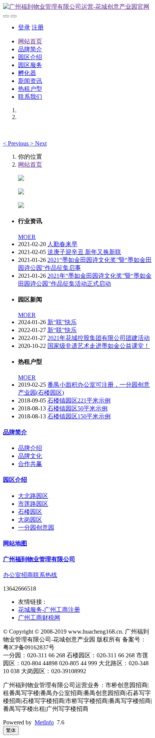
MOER (27, 237)
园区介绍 (30, 57)
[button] (16, 143)
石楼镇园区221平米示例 (79, 400)
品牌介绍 (30, 448)
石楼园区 (30, 511)
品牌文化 (30, 456)
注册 (38, 27)
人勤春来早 (62, 244)
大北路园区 (33, 496)
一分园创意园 (36, 527)
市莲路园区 (33, 504)
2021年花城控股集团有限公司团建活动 (98, 338)
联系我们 (30, 96)
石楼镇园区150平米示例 (79, 416)
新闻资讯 (30, 81)
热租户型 (30, 89)
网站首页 (30, 41)
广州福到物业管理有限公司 (39, 559)
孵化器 (27, 73)
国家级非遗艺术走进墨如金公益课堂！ (98, 346)
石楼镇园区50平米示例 (77, 408)
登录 (24, 27)
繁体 (11, 730)
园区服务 (30, 65)
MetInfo (44, 722)
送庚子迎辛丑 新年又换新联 (84, 252)
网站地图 (15, 543)
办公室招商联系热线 (30, 575)
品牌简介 (30, 49)
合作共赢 (30, 464)
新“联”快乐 (62, 322)
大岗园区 (30, 519)
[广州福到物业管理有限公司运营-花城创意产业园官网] (77, 7)
